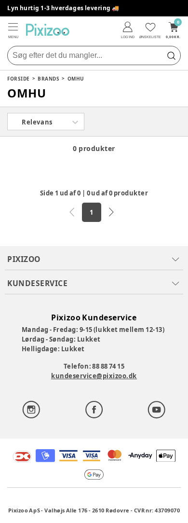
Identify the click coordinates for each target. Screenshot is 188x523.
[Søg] (171, 55)
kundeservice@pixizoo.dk (94, 376)
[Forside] (47, 30)
